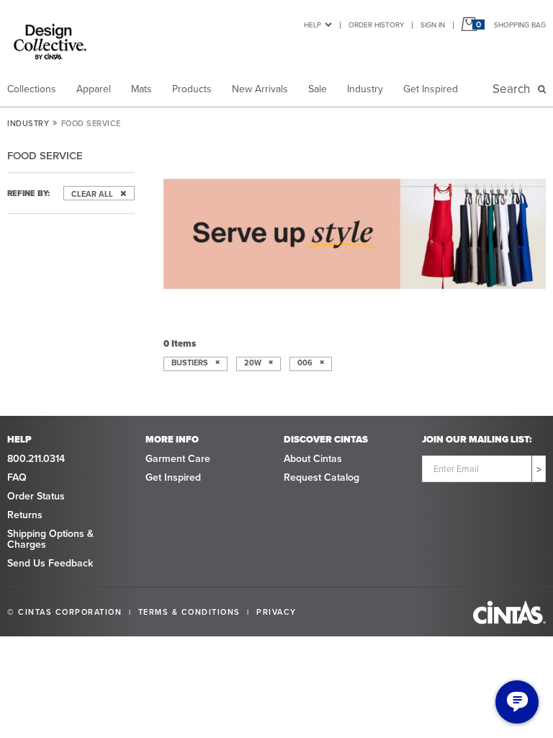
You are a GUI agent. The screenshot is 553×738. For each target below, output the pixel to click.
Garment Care (177, 458)
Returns (24, 515)
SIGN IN (433, 24)
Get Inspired (430, 89)
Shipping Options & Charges (50, 539)
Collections (31, 89)
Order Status (36, 496)
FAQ (17, 477)
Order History (376, 24)
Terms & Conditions (189, 612)
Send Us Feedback (50, 563)
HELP (312, 24)
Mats (141, 89)
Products (192, 89)
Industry (365, 89)
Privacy (276, 612)
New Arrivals (260, 89)
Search (514, 89)
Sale (317, 89)
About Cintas (313, 458)
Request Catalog (321, 477)
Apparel (93, 89)
